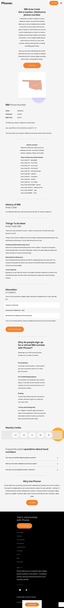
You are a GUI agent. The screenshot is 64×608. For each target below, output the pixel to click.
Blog (18, 558)
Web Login (20, 562)
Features (19, 536)
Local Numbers (21, 547)
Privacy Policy (21, 597)
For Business (20, 543)
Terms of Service (31, 597)
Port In (19, 554)
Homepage (20, 532)
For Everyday (21, 540)
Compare (19, 551)
